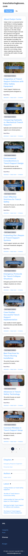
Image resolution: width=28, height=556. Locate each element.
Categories (5, 530)
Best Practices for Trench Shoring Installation (11, 355)
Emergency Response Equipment (13, 463)
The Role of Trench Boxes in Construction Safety (11, 494)
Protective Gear (8, 467)
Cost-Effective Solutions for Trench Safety (12, 199)
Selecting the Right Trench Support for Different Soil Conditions (14, 506)
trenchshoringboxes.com (14, 5)
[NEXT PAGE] (16, 452)
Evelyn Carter (7, 477)
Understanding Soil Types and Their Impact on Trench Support (14, 500)
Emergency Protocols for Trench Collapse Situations (13, 276)
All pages (4, 544)
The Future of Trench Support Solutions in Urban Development (13, 512)
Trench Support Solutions (10, 75)
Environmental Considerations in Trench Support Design (14, 160)
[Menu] (16, 10)
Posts (3, 532)
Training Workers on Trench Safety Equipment (13, 488)
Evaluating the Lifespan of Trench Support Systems (14, 237)
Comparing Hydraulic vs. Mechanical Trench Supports (13, 122)
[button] (9, 11)
